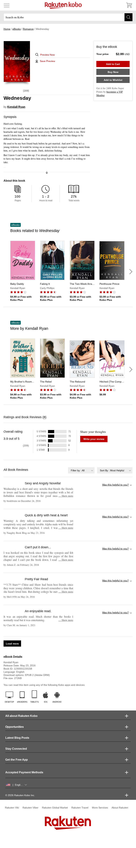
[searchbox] (68, 17)
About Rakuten (120, 807)
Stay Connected (16, 748)
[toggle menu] (7, 5)
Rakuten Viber (30, 807)
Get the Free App (16, 759)
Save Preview (47, 61)
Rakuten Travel (79, 807)
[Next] (130, 271)
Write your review (93, 439)
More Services (100, 807)
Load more (12, 643)
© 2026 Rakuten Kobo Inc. (20, 795)
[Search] (128, 17)
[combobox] (81, 470)
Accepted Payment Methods (24, 772)
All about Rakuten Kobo (21, 715)
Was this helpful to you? (115, 484)
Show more (65, 495)
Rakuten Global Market (55, 807)
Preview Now (47, 54)
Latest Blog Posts (17, 737)
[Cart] (128, 5)
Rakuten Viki (12, 807)
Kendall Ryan (16, 106)
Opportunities (14, 726)
